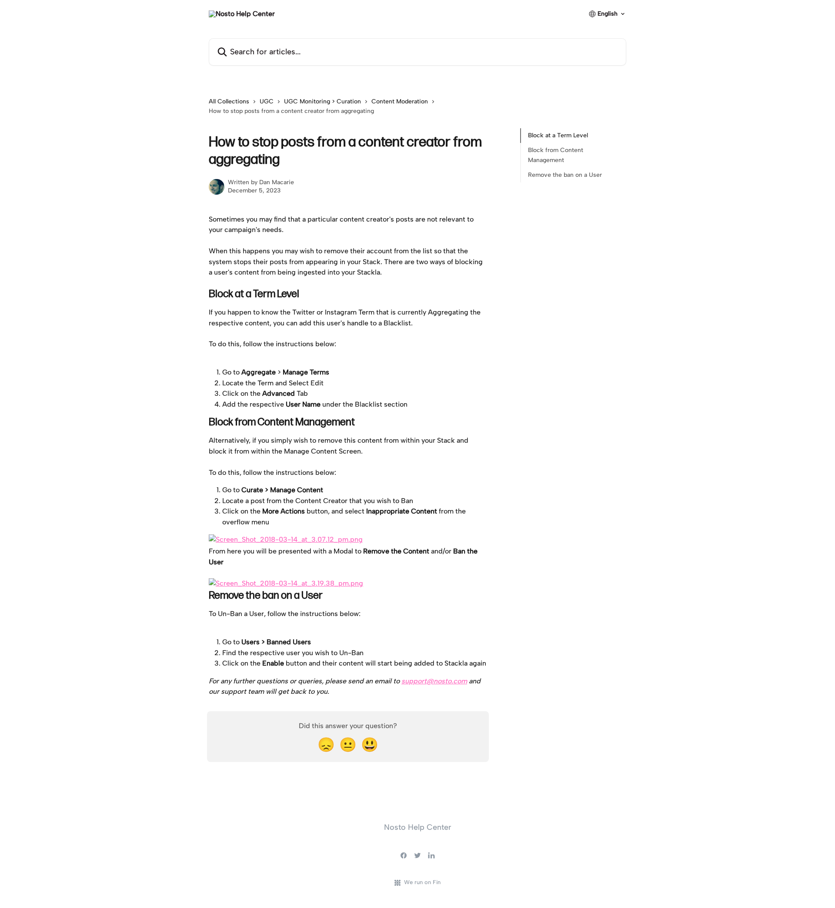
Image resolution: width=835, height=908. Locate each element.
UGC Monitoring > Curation (322, 101)
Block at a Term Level (558, 135)
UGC (267, 101)
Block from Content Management (555, 154)
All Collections (229, 101)
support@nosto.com (434, 681)
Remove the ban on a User (565, 175)
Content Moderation (399, 101)
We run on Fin (422, 882)
